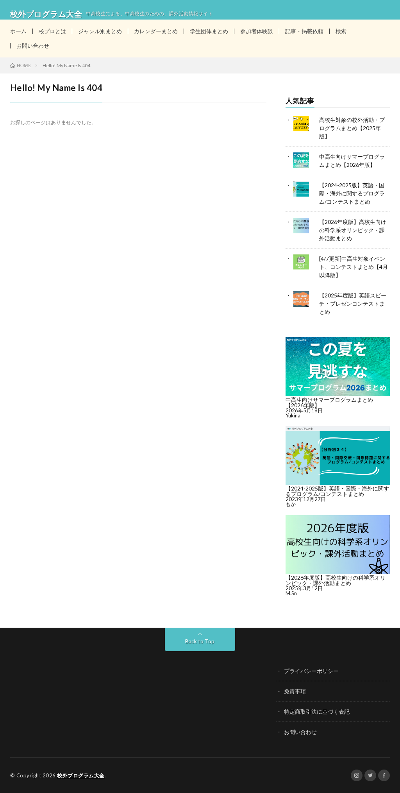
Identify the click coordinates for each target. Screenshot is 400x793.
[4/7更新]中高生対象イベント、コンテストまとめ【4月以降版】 (353, 266)
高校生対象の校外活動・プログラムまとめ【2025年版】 (352, 128)
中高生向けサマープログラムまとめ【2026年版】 (329, 402)
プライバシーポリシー (311, 671)
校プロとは (52, 31)
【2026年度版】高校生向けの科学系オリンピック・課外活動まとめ (352, 230)
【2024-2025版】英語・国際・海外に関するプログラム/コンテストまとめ (352, 193)
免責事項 (295, 691)
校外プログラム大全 (81, 775)
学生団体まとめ (209, 31)
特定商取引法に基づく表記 (317, 711)
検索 (341, 31)
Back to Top (199, 641)
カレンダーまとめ (156, 31)
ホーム (18, 31)
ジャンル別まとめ (100, 31)
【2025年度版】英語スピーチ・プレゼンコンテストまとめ (352, 303)
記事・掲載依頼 (304, 31)
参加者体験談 (256, 31)
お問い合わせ (32, 45)
